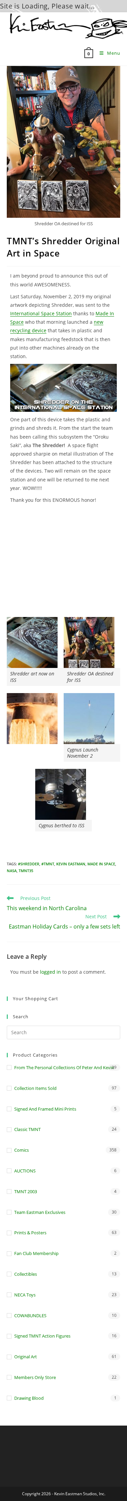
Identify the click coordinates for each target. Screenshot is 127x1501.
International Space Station (41, 313)
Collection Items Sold (35, 1088)
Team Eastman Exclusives (39, 1212)
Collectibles (25, 1274)
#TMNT (47, 863)
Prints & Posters (30, 1233)
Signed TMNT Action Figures (42, 1336)
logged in (50, 972)
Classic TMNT (27, 1129)
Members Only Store (35, 1377)
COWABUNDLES (30, 1315)
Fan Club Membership (36, 1253)
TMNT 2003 (25, 1191)
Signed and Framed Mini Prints (45, 1109)
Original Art (25, 1357)
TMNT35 (26, 870)
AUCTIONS (25, 1171)
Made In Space (101, 863)
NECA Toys (25, 1295)
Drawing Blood (29, 1398)
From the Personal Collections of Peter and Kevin (64, 1067)
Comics (21, 1150)
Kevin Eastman (70, 863)
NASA (12, 870)
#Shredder (28, 863)
